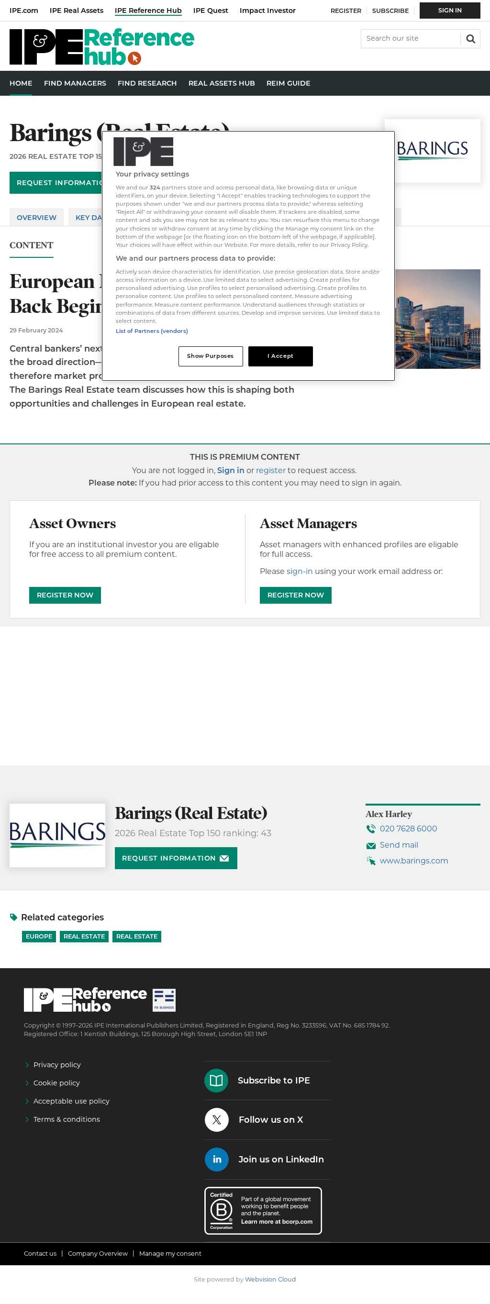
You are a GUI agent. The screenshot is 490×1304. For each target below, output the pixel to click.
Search (470, 37)
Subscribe (390, 10)
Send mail (399, 845)
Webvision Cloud (270, 1279)
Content (32, 246)
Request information (64, 182)
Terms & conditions (66, 1119)
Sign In (450, 10)
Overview (36, 217)
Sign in (231, 470)
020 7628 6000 (408, 828)
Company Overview (98, 1253)
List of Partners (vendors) (152, 331)
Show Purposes (210, 356)
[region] (248, 256)
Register (346, 10)
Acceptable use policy (71, 1101)
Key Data (94, 217)
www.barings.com (414, 860)
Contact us (40, 1253)
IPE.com (24, 10)
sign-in (300, 571)
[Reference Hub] (102, 62)
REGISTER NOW (65, 595)
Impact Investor (268, 10)
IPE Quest (210, 10)
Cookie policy (56, 1083)
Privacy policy (57, 1065)
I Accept (280, 356)
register (271, 470)
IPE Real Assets (76, 10)
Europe (39, 936)
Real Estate (84, 936)
